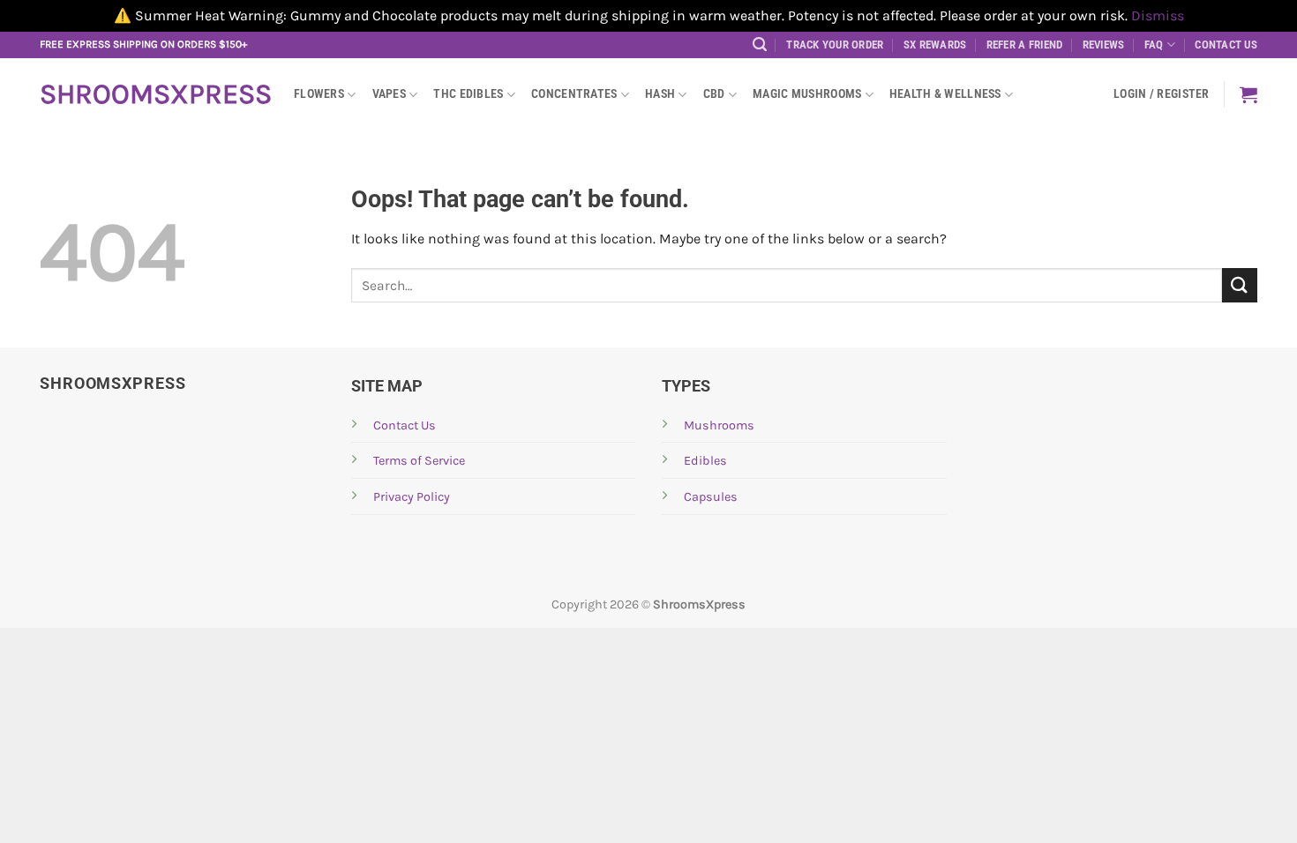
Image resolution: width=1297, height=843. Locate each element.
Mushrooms (719, 425)
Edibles (705, 460)
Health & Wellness (945, 93)
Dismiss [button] (1157, 15)
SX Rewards (935, 44)
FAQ (1154, 44)
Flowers (319, 93)
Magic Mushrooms (807, 93)
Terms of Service (419, 460)
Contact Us (1226, 44)
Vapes (389, 93)
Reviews (1104, 44)
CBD (714, 93)
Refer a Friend (1024, 44)
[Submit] (1239, 285)
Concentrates (574, 93)
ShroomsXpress (153, 94)
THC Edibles (468, 93)
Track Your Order (834, 44)
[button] (760, 44)
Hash (660, 93)
